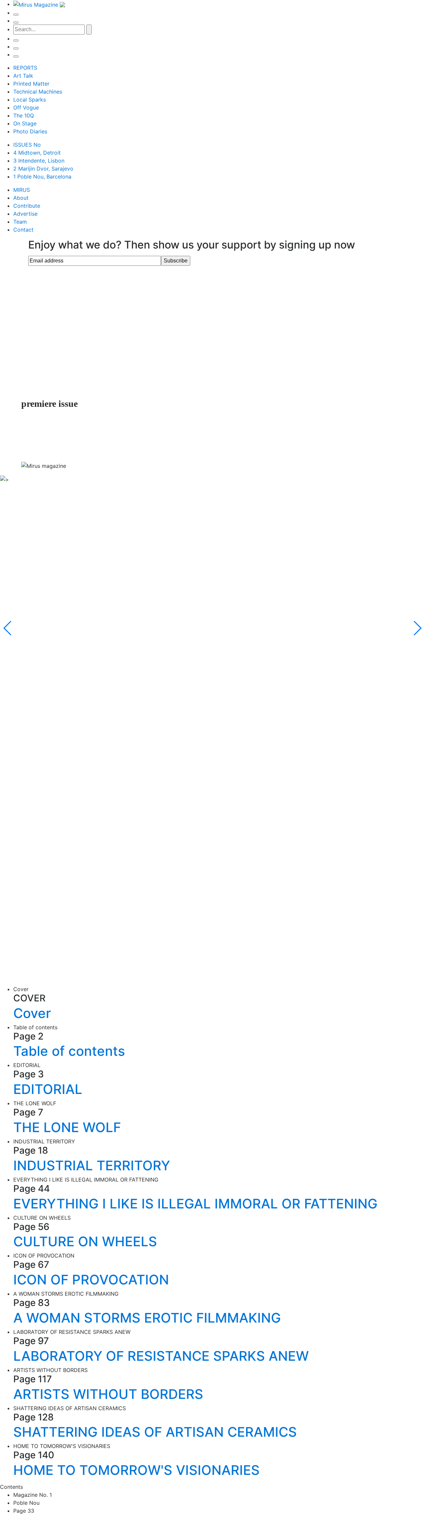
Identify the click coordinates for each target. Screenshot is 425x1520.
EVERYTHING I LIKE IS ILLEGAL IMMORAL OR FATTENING (195, 1203)
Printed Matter (31, 83)
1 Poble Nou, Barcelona (42, 176)
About (21, 197)
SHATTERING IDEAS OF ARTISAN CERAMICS (155, 1432)
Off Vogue (26, 107)
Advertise (25, 213)
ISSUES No (27, 144)
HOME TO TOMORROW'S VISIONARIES (136, 1470)
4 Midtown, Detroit (37, 152)
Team (20, 221)
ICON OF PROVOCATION (91, 1279)
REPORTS (25, 67)
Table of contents (69, 1051)
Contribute (26, 205)
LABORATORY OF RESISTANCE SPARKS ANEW (161, 1356)
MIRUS (21, 189)
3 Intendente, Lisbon (38, 160)
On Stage (25, 123)
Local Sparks (29, 99)
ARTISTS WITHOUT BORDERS (108, 1394)
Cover (32, 1013)
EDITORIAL (47, 1089)
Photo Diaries (30, 131)
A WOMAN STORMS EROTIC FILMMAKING (147, 1318)
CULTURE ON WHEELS (85, 1241)
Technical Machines (37, 91)
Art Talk (23, 75)
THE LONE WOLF (67, 1127)
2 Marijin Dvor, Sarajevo (43, 168)
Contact (23, 229)
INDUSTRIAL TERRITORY (91, 1165)
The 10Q (23, 115)
